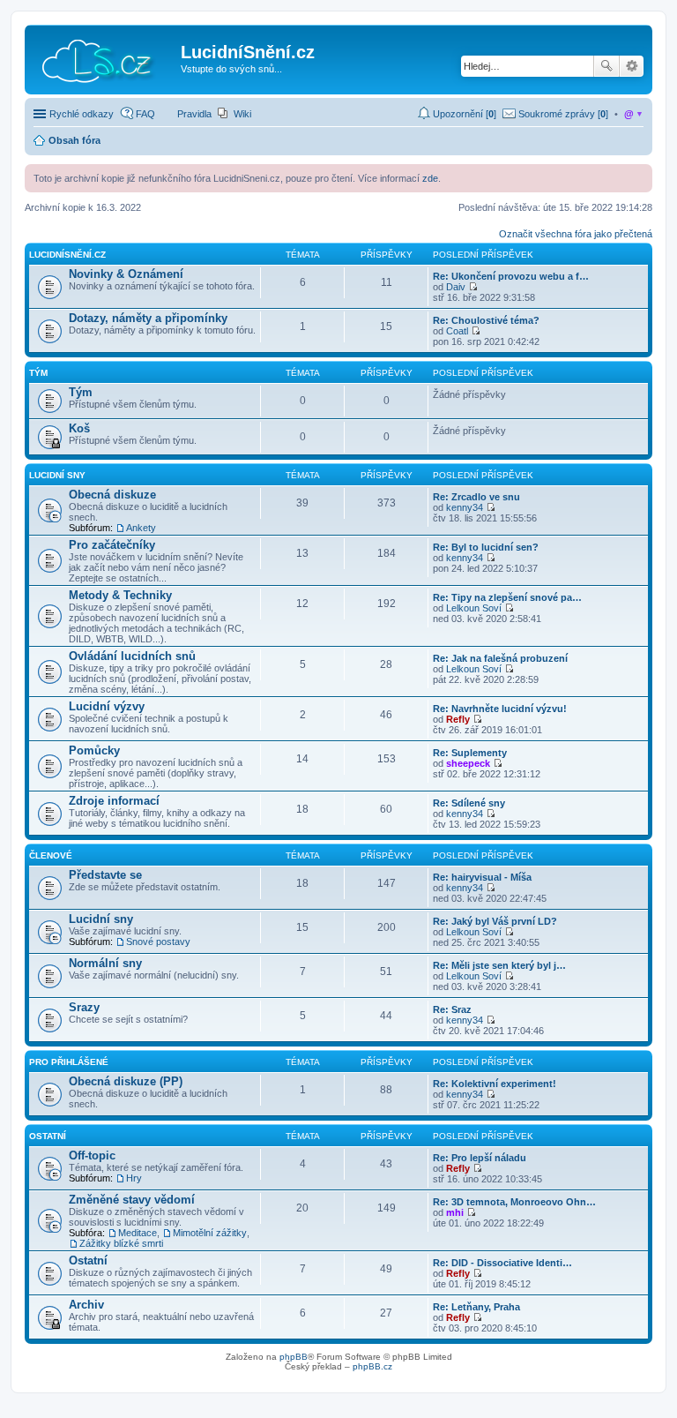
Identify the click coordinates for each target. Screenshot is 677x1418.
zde (430, 178)
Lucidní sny (57, 475)
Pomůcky (94, 750)
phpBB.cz (372, 1366)
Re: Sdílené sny (469, 803)
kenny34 (464, 507)
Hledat (606, 66)
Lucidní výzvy (107, 706)
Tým (38, 373)
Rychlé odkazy (81, 114)
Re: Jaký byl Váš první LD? (495, 921)
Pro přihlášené (68, 1062)
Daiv (455, 286)
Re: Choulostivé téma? (486, 320)
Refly (458, 719)
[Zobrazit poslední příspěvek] (473, 286)
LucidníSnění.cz (67, 254)
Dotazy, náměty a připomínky (148, 318)
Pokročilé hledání (632, 66)
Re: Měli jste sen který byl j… (499, 965)
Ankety (141, 527)
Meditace (137, 1232)
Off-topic (92, 1155)
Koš (79, 428)
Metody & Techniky (120, 595)
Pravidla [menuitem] (194, 114)
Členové (50, 855)
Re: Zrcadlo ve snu (476, 496)
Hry (134, 1178)
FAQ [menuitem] (145, 114)
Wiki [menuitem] (242, 114)
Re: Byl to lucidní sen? (486, 547)
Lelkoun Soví (474, 608)
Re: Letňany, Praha (476, 1307)
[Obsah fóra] (105, 57)
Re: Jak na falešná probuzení (500, 658)
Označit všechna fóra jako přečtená (575, 234)
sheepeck (468, 763)
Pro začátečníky (112, 544)
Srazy (84, 1007)
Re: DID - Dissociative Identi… (502, 1262)
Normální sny (105, 963)
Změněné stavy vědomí (132, 1199)
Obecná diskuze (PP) (125, 1081)
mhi (455, 1212)
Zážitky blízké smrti (121, 1243)
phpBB (293, 1357)
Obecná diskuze (112, 494)
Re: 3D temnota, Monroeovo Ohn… (514, 1202)
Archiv (86, 1304)
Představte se (105, 875)
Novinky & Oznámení (126, 274)
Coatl (457, 331)
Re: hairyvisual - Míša (482, 877)
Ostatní (47, 1136)
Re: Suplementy (470, 752)
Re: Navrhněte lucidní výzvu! (500, 708)
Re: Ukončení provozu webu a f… (511, 276)
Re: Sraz (452, 1009)
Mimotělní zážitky (210, 1232)
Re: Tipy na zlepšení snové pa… (507, 597)
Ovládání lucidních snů (132, 656)
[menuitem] (555, 113)
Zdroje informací (114, 800)
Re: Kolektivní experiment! (494, 1083)
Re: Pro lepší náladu (479, 1157)
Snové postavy (158, 941)
